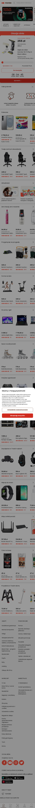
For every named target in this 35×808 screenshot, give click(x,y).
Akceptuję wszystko (17, 416)
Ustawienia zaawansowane (17, 410)
